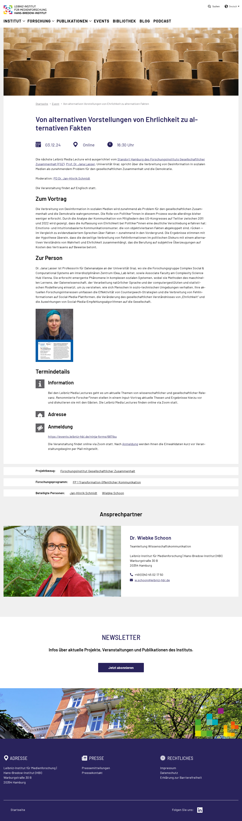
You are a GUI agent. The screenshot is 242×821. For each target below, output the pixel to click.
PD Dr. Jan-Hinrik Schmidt (72, 178)
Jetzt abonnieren (121, 668)
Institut (12, 21)
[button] (231, 6)
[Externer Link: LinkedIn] (199, 810)
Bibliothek (124, 21)
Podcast (162, 21)
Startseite (42, 103)
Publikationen (72, 21)
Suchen (216, 6)
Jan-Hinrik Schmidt (83, 493)
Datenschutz (169, 773)
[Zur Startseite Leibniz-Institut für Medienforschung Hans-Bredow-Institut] (25, 13)
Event (55, 103)
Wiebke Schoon (113, 493)
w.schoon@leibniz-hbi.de (152, 580)
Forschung (39, 21)
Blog (145, 21)
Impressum (168, 768)
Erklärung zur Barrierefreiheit (181, 777)
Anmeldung (130, 444)
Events (101, 21)
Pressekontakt (92, 773)
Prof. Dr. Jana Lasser (80, 164)
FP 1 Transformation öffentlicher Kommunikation (107, 482)
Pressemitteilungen (96, 768)
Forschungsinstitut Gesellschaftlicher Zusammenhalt (97, 471)
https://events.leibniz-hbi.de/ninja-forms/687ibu (82, 436)
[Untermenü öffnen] (24, 21)
